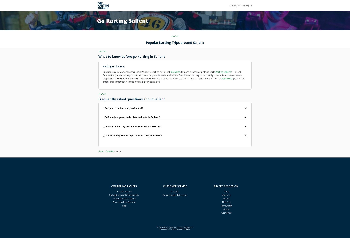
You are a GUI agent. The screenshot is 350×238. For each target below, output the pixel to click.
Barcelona (227, 78)
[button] (175, 108)
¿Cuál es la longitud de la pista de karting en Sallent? (132, 135)
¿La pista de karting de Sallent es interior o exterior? (132, 126)
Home (101, 151)
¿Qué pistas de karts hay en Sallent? (123, 108)
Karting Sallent (223, 71)
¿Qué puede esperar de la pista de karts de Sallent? (131, 117)
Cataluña (175, 71)
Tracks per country (239, 5)
